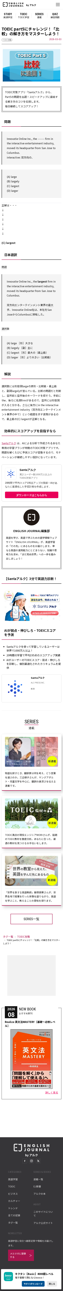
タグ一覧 (8, 936)
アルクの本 (39, 1193)
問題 (4, 267)
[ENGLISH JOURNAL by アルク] (13, 4)
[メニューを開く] (57, 4)
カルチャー (14, 1201)
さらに (26, 405)
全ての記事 (14, 1215)
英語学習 (13, 1179)
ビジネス (13, 1193)
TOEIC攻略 (7, 39)
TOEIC (11, 1186)
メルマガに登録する (18, 1255)
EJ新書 (37, 1186)
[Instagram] (31, 1161)
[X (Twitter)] (38, 1161)
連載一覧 (38, 1179)
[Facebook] (24, 1161)
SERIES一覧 (31, 919)
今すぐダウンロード (33, 1283)
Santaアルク (9, 443)
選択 (4, 329)
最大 (50, 305)
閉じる (52, 1283)
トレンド (13, 1208)
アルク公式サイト (43, 1223)
